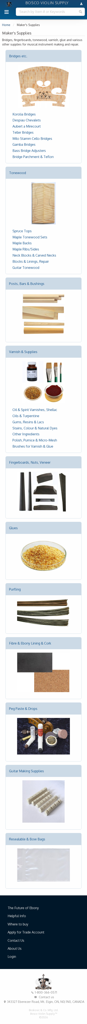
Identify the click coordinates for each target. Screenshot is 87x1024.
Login (12, 956)
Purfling (15, 589)
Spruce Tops (22, 231)
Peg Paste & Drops (23, 708)
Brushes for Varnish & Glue (32, 446)
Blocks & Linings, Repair (30, 261)
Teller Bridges (23, 132)
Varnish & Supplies (23, 352)
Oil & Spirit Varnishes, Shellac (34, 410)
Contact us (46, 997)
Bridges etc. (18, 56)
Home (6, 25)
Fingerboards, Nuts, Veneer (29, 462)
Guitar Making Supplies (26, 771)
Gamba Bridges (23, 144)
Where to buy (18, 924)
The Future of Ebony (23, 908)
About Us (15, 948)
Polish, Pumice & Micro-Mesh (34, 440)
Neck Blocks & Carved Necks (34, 255)
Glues (13, 528)
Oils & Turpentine (25, 416)
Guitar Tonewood (25, 267)
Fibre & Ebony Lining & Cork (30, 643)
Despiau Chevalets (26, 120)
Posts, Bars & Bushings (26, 284)
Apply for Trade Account (26, 932)
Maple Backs (22, 243)
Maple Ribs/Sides (25, 249)
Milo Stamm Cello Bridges (32, 138)
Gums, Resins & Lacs (28, 422)
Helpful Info (17, 916)
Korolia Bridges (24, 114)
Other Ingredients (25, 434)
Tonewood (17, 173)
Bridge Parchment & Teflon (33, 157)
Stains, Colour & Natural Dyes (34, 428)
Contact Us (16, 940)
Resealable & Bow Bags (27, 839)
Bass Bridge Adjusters (29, 150)
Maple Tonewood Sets (29, 237)
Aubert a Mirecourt (26, 126)
